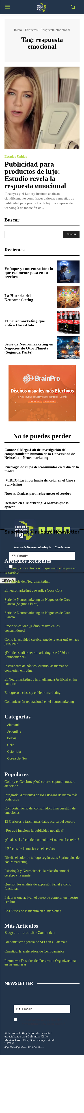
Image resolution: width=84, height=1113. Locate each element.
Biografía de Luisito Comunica (29, 932)
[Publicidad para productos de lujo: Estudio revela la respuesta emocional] (42, 108)
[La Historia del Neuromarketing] (68, 297)
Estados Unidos (15, 156)
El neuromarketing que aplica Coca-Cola (24, 323)
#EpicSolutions (35, 1047)
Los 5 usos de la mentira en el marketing (32, 911)
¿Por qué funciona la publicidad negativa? (34, 830)
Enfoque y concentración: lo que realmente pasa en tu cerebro (28, 272)
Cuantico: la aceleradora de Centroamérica (34, 951)
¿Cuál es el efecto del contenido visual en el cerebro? (41, 840)
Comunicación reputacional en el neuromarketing (39, 701)
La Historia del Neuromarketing (18, 297)
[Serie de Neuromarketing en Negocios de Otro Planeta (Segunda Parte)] (68, 347)
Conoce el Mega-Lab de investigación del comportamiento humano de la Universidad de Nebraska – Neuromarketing (39, 454)
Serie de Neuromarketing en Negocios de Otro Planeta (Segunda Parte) (28, 348)
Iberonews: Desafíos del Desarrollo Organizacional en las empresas (40, 962)
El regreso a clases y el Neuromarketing (32, 692)
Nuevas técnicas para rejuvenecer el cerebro (37, 493)
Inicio (18, 30)
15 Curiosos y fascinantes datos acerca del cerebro (39, 821)
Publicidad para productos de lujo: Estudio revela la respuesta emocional (35, 175)
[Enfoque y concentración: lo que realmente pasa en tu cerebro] (68, 271)
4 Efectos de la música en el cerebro (29, 848)
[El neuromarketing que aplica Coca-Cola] (68, 322)
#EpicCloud (21, 1047)
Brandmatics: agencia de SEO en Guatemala (36, 942)
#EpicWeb (9, 1047)
